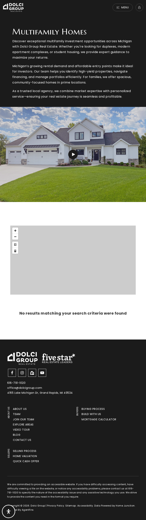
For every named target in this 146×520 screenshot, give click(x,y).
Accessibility (85, 505)
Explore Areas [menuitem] (23, 424)
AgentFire (27, 509)
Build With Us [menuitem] (91, 414)
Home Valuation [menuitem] (25, 456)
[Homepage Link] (13, 7)
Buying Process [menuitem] (93, 409)
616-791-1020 (16, 383)
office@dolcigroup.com (24, 388)
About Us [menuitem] (20, 409)
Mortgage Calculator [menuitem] (99, 419)
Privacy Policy (55, 505)
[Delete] (15, 251)
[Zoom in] (15, 230)
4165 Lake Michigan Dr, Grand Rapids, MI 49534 (40, 393)
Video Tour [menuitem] (21, 430)
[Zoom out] (15, 237)
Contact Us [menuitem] (22, 440)
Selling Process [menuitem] (24, 451)
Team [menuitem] (16, 414)
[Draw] (15, 245)
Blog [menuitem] (16, 435)
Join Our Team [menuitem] (23, 419)
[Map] (73, 260)
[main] (73, 170)
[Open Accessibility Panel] (8, 511)
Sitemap (70, 505)
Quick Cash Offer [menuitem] (26, 461)
